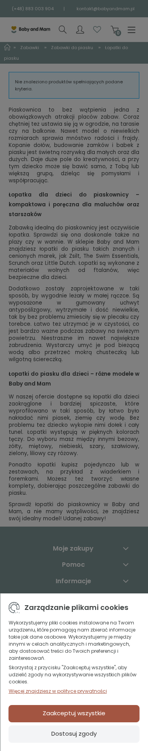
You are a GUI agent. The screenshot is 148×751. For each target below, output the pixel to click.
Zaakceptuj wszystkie (74, 713)
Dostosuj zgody (74, 733)
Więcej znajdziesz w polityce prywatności (58, 691)
